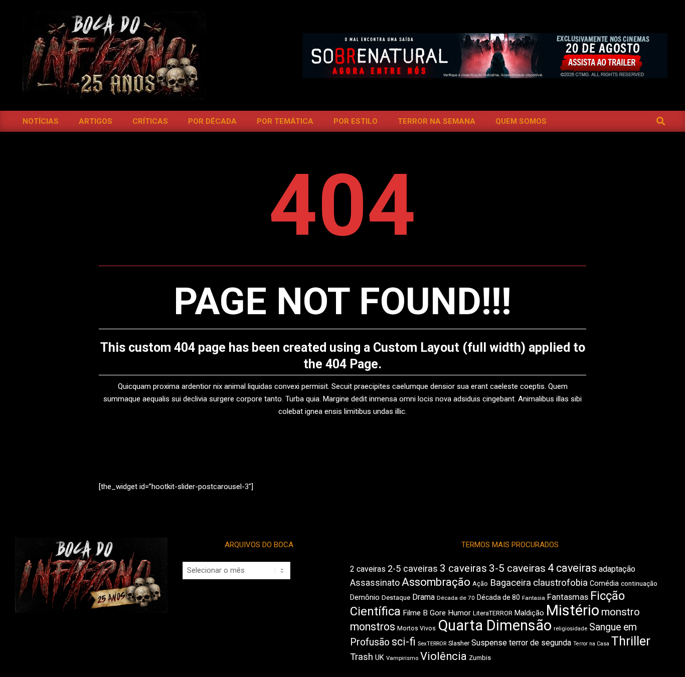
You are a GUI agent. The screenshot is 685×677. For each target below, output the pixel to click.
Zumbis (480, 657)
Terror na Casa (591, 643)
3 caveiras (463, 568)
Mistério (572, 610)
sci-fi (404, 641)
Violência (443, 656)
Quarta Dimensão (495, 625)
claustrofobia (560, 582)
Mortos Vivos (416, 628)
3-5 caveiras (517, 568)
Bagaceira (510, 582)
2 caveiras (368, 569)
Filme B (415, 612)
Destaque (396, 597)
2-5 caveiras (413, 568)
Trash (361, 656)
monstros (372, 626)
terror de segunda (540, 642)
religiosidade (570, 628)
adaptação (617, 569)
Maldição (529, 612)
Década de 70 (456, 597)
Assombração (436, 582)
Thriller (630, 641)
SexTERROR (432, 643)
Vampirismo (402, 657)
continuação (639, 583)
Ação (480, 583)
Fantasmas (567, 597)
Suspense (489, 642)
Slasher (458, 643)
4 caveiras (572, 568)
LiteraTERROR (492, 613)
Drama (423, 597)
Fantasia (533, 597)
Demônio (365, 597)
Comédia (604, 583)
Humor (459, 612)
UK (379, 657)
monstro (620, 612)
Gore (438, 612)
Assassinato (375, 583)
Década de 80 (498, 597)
